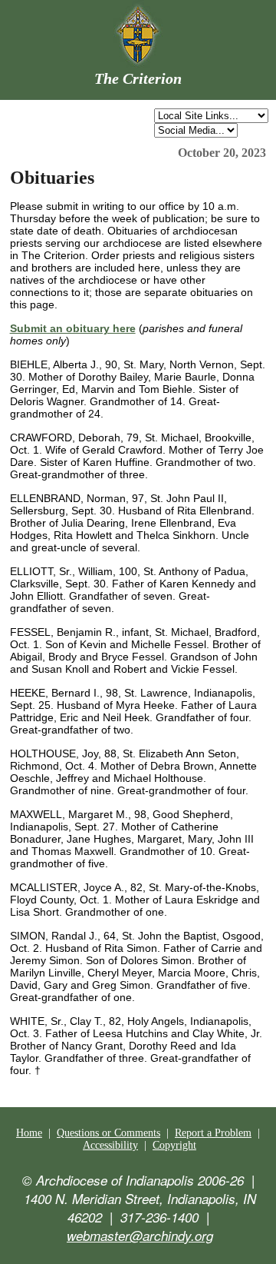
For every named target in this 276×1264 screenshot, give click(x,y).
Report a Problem (213, 1133)
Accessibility (110, 1145)
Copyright (174, 1145)
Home (29, 1133)
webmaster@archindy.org (140, 1235)
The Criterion (138, 78)
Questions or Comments (108, 1133)
